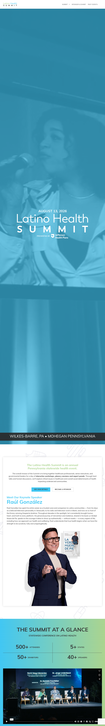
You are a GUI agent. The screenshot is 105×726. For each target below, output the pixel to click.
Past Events (93, 4)
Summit (65, 4)
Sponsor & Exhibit (79, 4)
